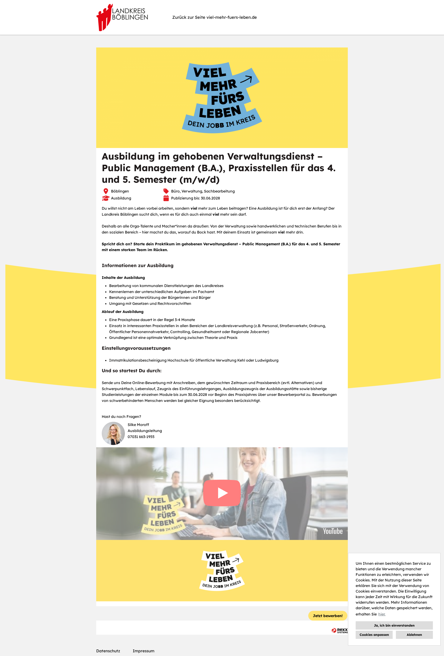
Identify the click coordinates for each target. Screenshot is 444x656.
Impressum (143, 650)
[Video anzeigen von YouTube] (222, 493)
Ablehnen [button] (414, 635)
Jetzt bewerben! (328, 615)
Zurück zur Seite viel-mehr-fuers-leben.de (214, 17)
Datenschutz (108, 650)
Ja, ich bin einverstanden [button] (394, 625)
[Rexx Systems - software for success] (340, 631)
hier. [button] (381, 614)
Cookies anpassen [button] (374, 635)
